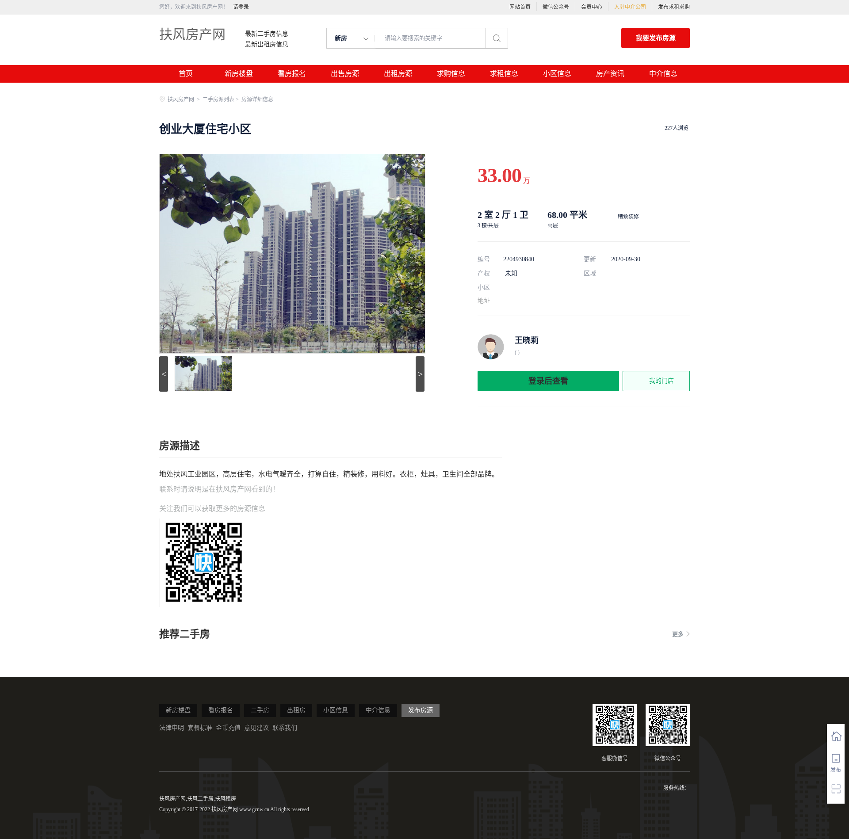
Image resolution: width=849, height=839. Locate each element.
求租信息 (504, 73)
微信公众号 (556, 7)
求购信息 (451, 73)
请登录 (241, 7)
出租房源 (398, 73)
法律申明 (171, 728)
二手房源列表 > (221, 99)
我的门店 (661, 381)
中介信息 (663, 73)
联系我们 (284, 728)
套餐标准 (199, 728)
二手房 (260, 710)
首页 (186, 73)
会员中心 (591, 7)
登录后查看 (548, 381)
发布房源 (420, 710)
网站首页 (520, 7)
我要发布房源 (656, 38)
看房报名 (292, 73)
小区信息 (557, 73)
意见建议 (256, 728)
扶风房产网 (192, 34)
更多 (678, 634)
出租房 (296, 710)
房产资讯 (610, 73)
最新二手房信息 (266, 34)
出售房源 (345, 73)
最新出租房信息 (266, 45)
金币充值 (228, 728)
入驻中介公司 (630, 7)
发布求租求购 (674, 7)
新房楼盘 (239, 73)
